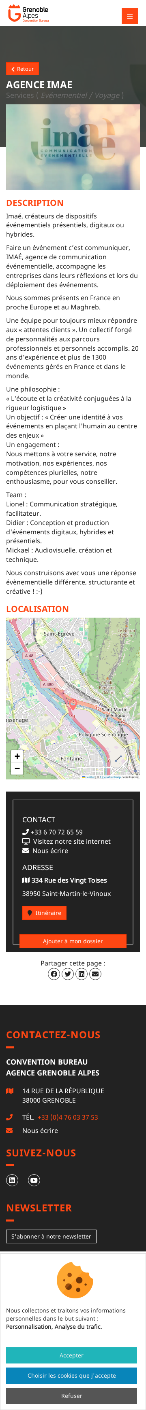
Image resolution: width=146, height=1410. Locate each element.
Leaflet (89, 777)
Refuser (71, 1395)
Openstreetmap (110, 777)
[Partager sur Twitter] (68, 974)
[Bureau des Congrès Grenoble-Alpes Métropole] (50, 13)
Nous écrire (40, 1130)
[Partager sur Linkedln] (81, 974)
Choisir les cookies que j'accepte (72, 1375)
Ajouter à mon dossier (73, 941)
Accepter (72, 1355)
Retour (24, 68)
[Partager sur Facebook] (54, 974)
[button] (73, 705)
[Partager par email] (95, 974)
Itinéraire (47, 913)
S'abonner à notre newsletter (51, 1236)
